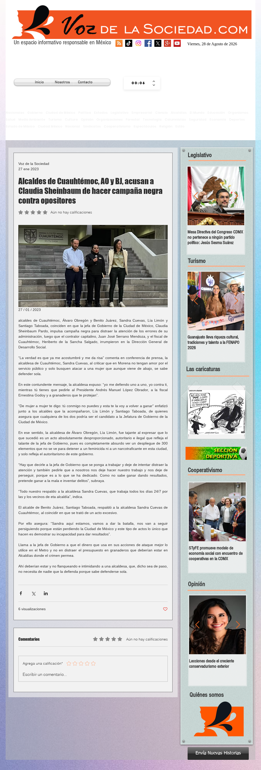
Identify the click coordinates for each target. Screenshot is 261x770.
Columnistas (175, 119)
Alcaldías (179, 113)
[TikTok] (128, 43)
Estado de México (20, 126)
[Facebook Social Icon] (148, 43)
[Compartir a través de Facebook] (20, 593)
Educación (216, 113)
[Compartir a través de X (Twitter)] (33, 593)
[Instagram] (138, 43)
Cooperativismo (117, 126)
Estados (101, 113)
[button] (216, 412)
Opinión (87, 119)
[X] (157, 43)
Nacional (72, 126)
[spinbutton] (138, 83)
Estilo (179, 126)
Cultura (71, 119)
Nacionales (15, 113)
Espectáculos (145, 126)
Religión (165, 126)
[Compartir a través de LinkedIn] (45, 593)
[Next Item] (236, 196)
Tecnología (152, 119)
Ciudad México (50, 126)
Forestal (133, 119)
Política (84, 113)
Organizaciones (109, 119)
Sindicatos (92, 126)
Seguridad (197, 119)
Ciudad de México (60, 113)
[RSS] (119, 43)
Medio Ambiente (31, 119)
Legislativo (119, 113)
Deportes (237, 119)
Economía (218, 119)
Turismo (55, 119)
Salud (10, 119)
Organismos (238, 113)
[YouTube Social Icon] (177, 43)
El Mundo (197, 113)
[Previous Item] (195, 196)
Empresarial (142, 113)
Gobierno (35, 113)
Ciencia (161, 113)
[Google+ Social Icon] (167, 43)
